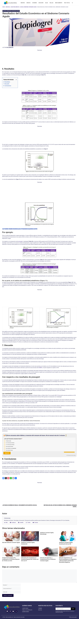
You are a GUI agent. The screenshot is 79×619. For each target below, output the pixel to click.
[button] (72, 3)
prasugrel (20, 241)
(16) (19, 473)
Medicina (8, 6)
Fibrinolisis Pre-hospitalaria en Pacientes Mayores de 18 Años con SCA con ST (29, 559)
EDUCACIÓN (41, 2)
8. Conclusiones (7, 85)
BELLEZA (51, 2)
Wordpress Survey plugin (72, 455)
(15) (26, 401)
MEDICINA (23, 2)
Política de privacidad (73, 617)
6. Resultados (6, 82)
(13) (51, 370)
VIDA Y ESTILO (67, 2)
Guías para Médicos (15, 6)
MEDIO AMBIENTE (58, 2)
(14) (58, 395)
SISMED (40, 367)
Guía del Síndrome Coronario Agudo (28, 6)
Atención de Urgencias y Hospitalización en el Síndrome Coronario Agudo (48, 559)
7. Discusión (6, 83)
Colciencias (9, 47)
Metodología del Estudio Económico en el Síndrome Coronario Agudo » (60, 506)
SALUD (46, 2)
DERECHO (28, 2)
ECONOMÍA (34, 2)
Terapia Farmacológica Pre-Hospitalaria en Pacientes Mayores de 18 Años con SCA (11, 559)
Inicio (3, 6)
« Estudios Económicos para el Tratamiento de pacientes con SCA (19, 505)
